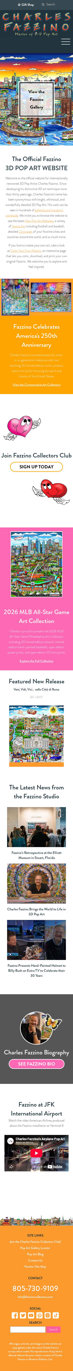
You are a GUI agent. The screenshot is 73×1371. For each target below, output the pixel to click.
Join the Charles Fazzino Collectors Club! (35, 1241)
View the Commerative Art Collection (36, 384)
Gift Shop (28, 5)
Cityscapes (25, 231)
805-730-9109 (35, 1288)
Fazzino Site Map (35, 1266)
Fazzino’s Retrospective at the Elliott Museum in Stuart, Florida (36, 855)
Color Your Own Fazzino (25, 250)
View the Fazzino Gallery (36, 99)
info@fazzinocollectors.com (35, 1297)
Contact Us (35, 1260)
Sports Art (18, 226)
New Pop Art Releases (39, 221)
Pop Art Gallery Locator (35, 1248)
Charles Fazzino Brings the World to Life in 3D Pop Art (36, 912)
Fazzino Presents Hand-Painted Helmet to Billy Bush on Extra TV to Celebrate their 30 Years (37, 970)
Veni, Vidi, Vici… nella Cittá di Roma (36, 689)
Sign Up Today (36, 466)
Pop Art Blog (35, 1254)
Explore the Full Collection (36, 661)
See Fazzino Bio (36, 1063)
